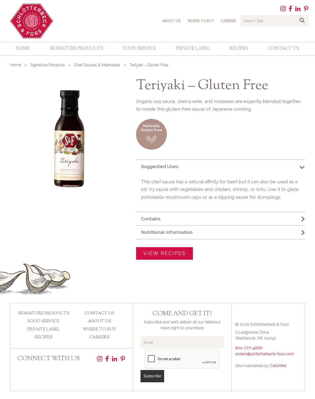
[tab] (220, 166)
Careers (228, 21)
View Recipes (164, 253)
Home (23, 48)
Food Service (139, 48)
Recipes (239, 48)
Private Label (193, 48)
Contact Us (283, 48)
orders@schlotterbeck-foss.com (264, 354)
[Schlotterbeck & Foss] (29, 21)
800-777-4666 (248, 348)
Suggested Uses (159, 166)
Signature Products (76, 48)
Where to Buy (201, 21)
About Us (171, 21)
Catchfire (278, 365)
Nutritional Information (166, 232)
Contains (151, 218)
